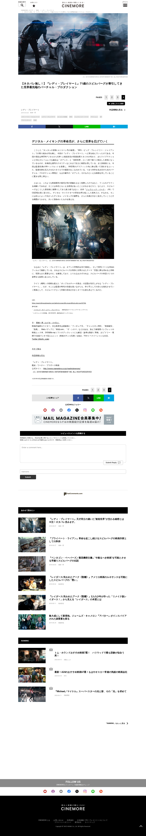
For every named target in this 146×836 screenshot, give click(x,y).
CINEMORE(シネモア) (27, 10)
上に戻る (141, 826)
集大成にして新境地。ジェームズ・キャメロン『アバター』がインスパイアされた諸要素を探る (88, 617)
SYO (65, 676)
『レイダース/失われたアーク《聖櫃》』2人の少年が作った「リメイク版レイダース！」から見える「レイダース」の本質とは (87, 598)
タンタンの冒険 (62, 117)
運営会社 (78, 822)
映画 (37, 10)
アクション (94, 117)
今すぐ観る (36, 349)
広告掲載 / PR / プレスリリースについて (92, 820)
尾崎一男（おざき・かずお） (48, 323)
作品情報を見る (116, 110)
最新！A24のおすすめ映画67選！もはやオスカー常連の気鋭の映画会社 (91, 672)
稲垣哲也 (61, 584)
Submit (28, 477)
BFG (71, 117)
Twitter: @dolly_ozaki (40, 339)
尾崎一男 (33, 112)
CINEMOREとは (44, 820)
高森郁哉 (61, 623)
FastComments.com (74, 493)
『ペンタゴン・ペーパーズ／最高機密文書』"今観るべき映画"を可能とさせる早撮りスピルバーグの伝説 (87, 559)
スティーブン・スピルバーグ (30, 117)
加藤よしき (67, 659)
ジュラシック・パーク (81, 117)
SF (101, 117)
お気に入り (33, 4)
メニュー (125, 4)
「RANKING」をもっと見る (115, 723)
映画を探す (22, 4)
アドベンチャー (26, 120)
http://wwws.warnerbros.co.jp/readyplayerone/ (62, 369)
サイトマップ (90, 822)
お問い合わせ (58, 820)
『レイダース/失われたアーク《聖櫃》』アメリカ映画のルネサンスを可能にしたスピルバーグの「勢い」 (88, 579)
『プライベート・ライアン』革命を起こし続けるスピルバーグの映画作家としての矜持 (88, 540)
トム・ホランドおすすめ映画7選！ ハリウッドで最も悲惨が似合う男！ (89, 654)
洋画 (35, 120)
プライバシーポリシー (63, 822)
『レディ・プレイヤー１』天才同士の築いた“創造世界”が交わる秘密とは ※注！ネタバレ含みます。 (87, 520)
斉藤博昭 (66, 695)
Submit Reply (111, 462)
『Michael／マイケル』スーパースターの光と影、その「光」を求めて (90, 691)
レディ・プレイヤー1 (48, 117)
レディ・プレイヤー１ (48, 10)
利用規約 (23, 438)
